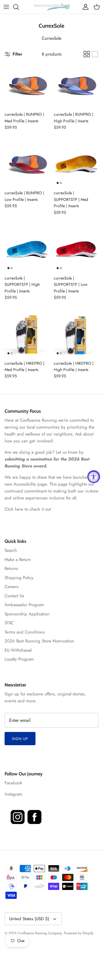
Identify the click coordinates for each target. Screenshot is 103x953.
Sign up (20, 738)
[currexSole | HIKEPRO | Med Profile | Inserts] (27, 334)
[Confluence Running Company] (51, 7)
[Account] (84, 7)
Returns (11, 568)
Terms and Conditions (25, 632)
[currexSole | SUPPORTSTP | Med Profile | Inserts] (76, 164)
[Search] (19, 7)
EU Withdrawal (18, 650)
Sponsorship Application (27, 614)
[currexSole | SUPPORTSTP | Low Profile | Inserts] (76, 249)
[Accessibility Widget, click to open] (93, 476)
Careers (12, 586)
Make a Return (18, 559)
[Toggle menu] (6, 7)
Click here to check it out (28, 509)
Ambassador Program (24, 605)
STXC (9, 623)
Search (11, 550)
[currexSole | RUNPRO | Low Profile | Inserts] (27, 164)
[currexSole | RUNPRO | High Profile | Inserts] (76, 85)
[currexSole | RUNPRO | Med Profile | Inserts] (27, 85)
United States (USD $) (29, 919)
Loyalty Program (19, 659)
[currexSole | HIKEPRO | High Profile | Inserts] (76, 334)
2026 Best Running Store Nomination (39, 641)
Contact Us (14, 596)
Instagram (13, 794)
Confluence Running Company (40, 933)
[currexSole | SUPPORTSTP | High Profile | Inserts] (27, 249)
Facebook (13, 783)
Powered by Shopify (78, 933)
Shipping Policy (19, 578)
